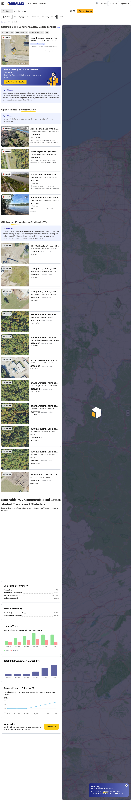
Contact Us (51, 727)
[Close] (126, 785)
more (57, 51)
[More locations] (47, 32)
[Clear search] (71, 11)
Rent (35, 3)
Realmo (15, 3)
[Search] (74, 11)
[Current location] (3, 32)
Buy (29, 3)
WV (9, 22)
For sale (3, 22)
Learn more (118, 793)
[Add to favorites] (26, 37)
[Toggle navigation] (3, 3)
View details (31, 50)
